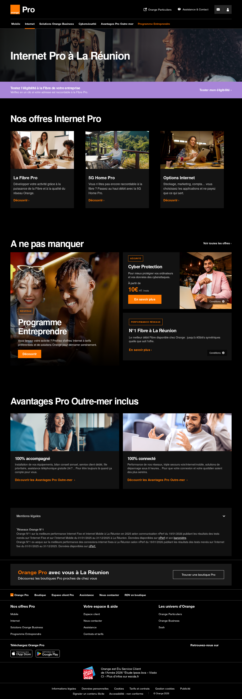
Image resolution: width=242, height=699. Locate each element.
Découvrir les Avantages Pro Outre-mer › (45, 480)
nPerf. (92, 546)
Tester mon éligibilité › (215, 90)
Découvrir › (21, 200)
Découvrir (29, 354)
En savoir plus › (140, 350)
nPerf (161, 538)
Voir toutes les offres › (217, 243)
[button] (217, 301)
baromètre (180, 538)
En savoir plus (144, 299)
